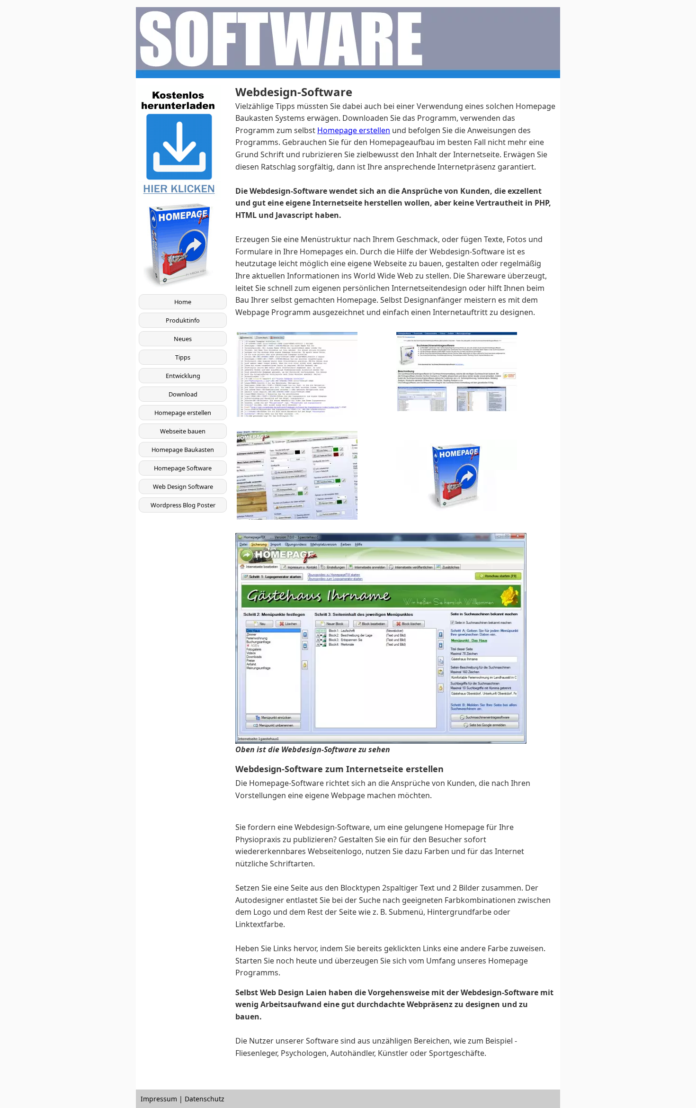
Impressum (159, 1098)
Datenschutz (204, 1098)
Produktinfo (183, 320)
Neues (183, 338)
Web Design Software (183, 486)
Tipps (182, 357)
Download (183, 394)
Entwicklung (183, 375)
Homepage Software (183, 468)
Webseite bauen (182, 431)
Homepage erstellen (182, 412)
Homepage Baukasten (183, 449)
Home (182, 301)
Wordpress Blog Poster (183, 505)
